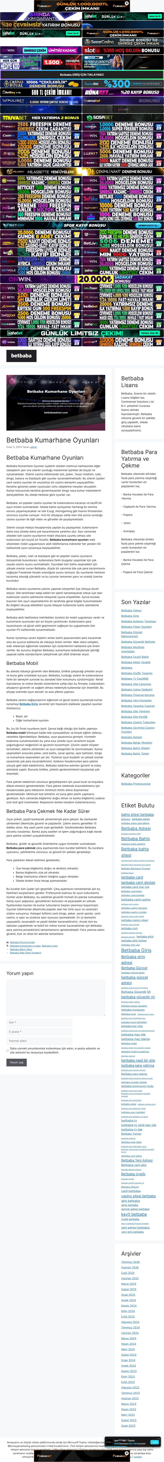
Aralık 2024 (128, 1300)
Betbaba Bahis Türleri (135, 753)
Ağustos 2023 (130, 1387)
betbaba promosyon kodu (137, 1086)
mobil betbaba (130, 1219)
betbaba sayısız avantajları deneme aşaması (135, 1095)
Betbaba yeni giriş (134, 1165)
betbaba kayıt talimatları (134, 1022)
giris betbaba (130, 1201)
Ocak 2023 (128, 1425)
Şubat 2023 (128, 1420)
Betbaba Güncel (134, 968)
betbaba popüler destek (134, 1082)
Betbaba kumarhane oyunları (25, 945)
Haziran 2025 (130, 1278)
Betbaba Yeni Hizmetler (136, 700)
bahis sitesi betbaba (137, 814)
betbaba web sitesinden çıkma (133, 1147)
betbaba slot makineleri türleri (133, 1108)
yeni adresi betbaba (135, 1227)
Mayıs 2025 (128, 1283)
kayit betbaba (134, 1214)
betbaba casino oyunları (134, 912)
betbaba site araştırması (131, 1100)
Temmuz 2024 (130, 1327)
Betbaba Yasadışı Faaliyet (138, 706)
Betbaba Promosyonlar (22, 942)
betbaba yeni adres (131, 1156)
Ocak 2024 (128, 1360)
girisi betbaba (129, 1205)
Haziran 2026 (130, 1267)
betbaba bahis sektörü (133, 844)
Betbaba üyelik (133, 1174)
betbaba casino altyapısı (134, 908)
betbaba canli (132, 877)
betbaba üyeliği (127, 1179)
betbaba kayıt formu (146, 1014)
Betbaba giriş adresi (133, 959)
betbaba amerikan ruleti (131, 834)
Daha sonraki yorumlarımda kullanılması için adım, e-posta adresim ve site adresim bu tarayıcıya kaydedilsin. (55, 1050)
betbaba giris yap (130, 944)
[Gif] (82, 172)
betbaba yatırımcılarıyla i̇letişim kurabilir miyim (137, 1150)
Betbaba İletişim (131, 737)
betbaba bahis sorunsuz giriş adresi (136, 865)
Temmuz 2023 (130, 1393)
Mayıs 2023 (128, 1404)
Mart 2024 (128, 1349)
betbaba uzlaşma (128, 1138)
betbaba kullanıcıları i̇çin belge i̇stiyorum (137, 1031)
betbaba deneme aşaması (131, 933)
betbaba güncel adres (132, 972)
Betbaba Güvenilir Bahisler (138, 641)
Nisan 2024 (128, 1343)
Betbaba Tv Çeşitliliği (134, 678)
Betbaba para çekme (134, 1074)
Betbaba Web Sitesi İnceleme (25, 952)
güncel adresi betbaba (135, 1209)
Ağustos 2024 (130, 1322)
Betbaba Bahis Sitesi (21, 949)
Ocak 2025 (128, 1294)
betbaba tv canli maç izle (138, 1125)
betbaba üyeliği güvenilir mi (132, 1183)
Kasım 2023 (129, 1371)
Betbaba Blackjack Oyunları (135, 868)
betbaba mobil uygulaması (135, 1051)
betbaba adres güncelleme (135, 823)
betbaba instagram (133, 1009)
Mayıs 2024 (128, 1338)
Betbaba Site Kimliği (134, 716)
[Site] (41, 126)
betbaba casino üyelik (130, 925)
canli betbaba (131, 1191)
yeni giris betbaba (132, 1231)
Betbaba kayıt (128, 1014)
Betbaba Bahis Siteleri (135, 748)
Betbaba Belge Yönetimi (136, 742)
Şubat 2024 (128, 1354)
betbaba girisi (145, 936)
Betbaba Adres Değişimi (136, 689)
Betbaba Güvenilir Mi (136, 992)
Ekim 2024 (128, 1311)
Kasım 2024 (129, 1305)
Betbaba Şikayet (130, 1186)
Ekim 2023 (128, 1376)
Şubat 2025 (128, 1289)
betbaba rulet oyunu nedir (131, 1091)
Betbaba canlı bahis (131, 891)
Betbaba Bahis (135, 838)
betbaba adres (141, 819)
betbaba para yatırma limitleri (133, 1070)
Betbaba (126, 667)
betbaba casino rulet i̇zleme (132, 916)
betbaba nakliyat (128, 1056)
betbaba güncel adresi (134, 980)
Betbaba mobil (49, 945)
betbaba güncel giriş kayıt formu (134, 988)
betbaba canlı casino (136, 899)
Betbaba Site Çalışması (136, 684)
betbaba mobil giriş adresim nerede (135, 1048)
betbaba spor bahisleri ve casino (134, 1117)
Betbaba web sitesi (131, 1142)
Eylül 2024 (128, 1316)
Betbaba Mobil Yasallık (136, 662)
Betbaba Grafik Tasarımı (136, 673)
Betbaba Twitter (131, 1133)
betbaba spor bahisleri (133, 1112)
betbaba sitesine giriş (147, 1104)
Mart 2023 (128, 1414)
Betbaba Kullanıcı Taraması (138, 621)
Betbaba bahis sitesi (135, 851)
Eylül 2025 (128, 1273)
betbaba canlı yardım (130, 904)
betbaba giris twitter (134, 940)
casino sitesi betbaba (138, 1196)
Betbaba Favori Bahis (135, 656)
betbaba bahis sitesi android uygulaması (138, 861)
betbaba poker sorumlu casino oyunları (137, 1078)
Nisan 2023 (128, 1409)
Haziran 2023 (130, 1398)
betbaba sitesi (128, 1104)
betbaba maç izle (133, 1034)
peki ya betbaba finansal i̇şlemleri (135, 1224)
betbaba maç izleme (135, 1039)
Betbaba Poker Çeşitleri (136, 626)
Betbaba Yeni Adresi (137, 1160)
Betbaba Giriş (130, 616)
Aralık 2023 (128, 1365)
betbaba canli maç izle (135, 887)
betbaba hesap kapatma (134, 1005)
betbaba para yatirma (137, 1065)
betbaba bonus (127, 873)
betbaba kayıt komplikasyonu (133, 1018)
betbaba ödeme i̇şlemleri (131, 1170)
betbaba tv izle (131, 1129)
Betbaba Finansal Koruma (137, 695)
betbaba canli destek (138, 882)
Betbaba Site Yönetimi (135, 711)
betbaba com (129, 928)
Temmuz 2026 (130, 1262)
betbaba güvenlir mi (138, 997)
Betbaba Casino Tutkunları (138, 722)
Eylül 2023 (128, 1382)
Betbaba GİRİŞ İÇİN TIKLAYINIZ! (82, 74)
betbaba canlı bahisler (132, 895)
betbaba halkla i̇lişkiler (130, 1002)
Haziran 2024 (130, 1333)
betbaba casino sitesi (134, 920)
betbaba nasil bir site (138, 1060)
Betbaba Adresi (131, 610)
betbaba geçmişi (128, 937)
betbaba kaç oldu (132, 1026)
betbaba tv (129, 1120)
